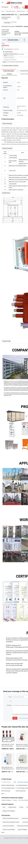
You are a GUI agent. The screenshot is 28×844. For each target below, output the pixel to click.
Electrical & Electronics (10, 11)
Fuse (4, 807)
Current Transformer (21, 791)
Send (15, 718)
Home (3, 11)
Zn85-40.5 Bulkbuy (22, 829)
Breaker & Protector (21, 11)
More (3, 832)
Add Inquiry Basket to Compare (10, 65)
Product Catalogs (23, 782)
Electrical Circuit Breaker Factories (11, 822)
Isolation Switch (12, 807)
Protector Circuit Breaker (9, 829)
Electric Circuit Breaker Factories (10, 818)
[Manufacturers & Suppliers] (14, 2)
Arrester (21, 807)
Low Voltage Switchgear (21, 785)
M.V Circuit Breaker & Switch (8, 788)
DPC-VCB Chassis (6, 791)
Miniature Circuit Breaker (9, 811)
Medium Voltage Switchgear (8, 785)
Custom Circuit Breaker (8, 826)
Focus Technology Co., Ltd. (19, 837)
